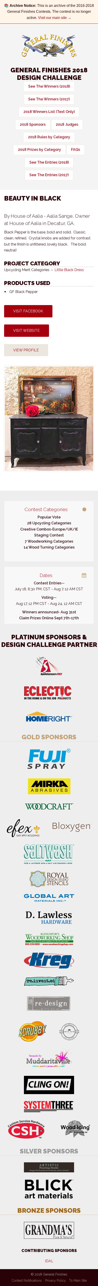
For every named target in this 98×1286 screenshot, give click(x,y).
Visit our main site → (54, 18)
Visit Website (26, 330)
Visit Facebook (28, 311)
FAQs (75, 149)
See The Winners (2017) (49, 99)
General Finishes (49, 45)
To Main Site (78, 1280)
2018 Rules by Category (49, 137)
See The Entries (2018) (49, 162)
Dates (46, 575)
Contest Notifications (26, 1280)
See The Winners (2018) (49, 86)
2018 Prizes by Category (39, 149)
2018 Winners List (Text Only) (49, 112)
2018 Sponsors (33, 124)
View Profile (26, 350)
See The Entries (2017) (49, 175)
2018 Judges (67, 124)
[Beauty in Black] (49, 418)
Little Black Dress (69, 270)
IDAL (49, 1261)
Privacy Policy (55, 1280)
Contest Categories (46, 509)
